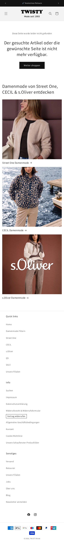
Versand (10, 461)
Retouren (10, 468)
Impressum (11, 397)
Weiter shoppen (32, 65)
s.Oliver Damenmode (13, 297)
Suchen (9, 390)
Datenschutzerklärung (17, 404)
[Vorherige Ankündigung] (5, 3)
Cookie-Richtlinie (14, 436)
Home (9, 324)
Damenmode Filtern (15, 331)
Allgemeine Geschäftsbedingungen (23, 422)
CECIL (8, 344)
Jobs (8, 481)
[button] (6, 13)
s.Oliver (9, 351)
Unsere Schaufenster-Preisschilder (22, 442)
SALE (8, 364)
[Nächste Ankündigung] (58, 3)
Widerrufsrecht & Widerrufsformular (23, 410)
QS (7, 358)
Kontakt (10, 429)
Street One (11, 338)
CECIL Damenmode (13, 230)
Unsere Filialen (13, 371)
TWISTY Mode (35, 538)
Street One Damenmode (15, 162)
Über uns (10, 488)
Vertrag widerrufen (16, 416)
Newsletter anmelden (16, 502)
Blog (8, 495)
